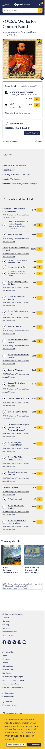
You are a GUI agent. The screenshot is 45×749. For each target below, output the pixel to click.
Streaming (6, 659)
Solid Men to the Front (18, 312)
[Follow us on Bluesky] (15, 642)
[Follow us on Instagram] (20, 642)
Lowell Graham (8, 218)
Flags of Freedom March (15, 443)
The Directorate (21, 398)
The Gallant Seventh (16, 384)
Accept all (36, 744)
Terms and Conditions (10, 684)
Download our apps (9, 705)
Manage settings (15, 744)
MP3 (12, 104)
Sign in (4, 655)
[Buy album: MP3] (37, 105)
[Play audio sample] (4, 225)
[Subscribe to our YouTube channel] (25, 642)
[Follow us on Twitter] (10, 642)
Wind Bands (15, 183)
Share (40, 141)
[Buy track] (39, 225)
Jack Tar (18, 326)
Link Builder (6, 673)
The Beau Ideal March (18, 341)
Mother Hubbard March (18, 355)
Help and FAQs (8, 670)
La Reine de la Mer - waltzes (17, 521)
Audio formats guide (28, 86)
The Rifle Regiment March (15, 458)
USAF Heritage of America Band (15, 215)
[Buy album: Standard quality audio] (37, 99)
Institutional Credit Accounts (13, 680)
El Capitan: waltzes (16, 506)
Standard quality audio (21, 91)
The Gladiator (20, 411)
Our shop (5, 625)
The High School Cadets (18, 282)
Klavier (11, 170)
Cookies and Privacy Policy (12, 687)
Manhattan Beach (16, 297)
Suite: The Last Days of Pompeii (15, 249)
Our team (6, 621)
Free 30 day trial (32, 133)
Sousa (5, 208)
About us (5, 618)
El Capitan (13, 487)
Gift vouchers (7, 666)
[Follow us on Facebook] (5, 642)
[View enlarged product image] (22, 59)
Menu (7, 4)
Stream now (16, 123)
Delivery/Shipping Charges (12, 677)
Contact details (8, 697)
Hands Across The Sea (17, 473)
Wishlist (5, 663)
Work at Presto (8, 635)
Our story (6, 628)
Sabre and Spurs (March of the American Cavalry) (18, 427)
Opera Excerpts (29, 183)
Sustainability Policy (9, 632)
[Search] (40, 10)
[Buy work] (39, 210)
